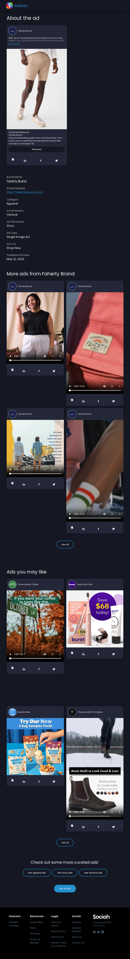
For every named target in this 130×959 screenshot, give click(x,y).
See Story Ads (64, 872)
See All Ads (65, 888)
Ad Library (35, 933)
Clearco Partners (76, 929)
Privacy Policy (58, 931)
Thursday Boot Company (90, 712)
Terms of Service (56, 924)
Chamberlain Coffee (28, 584)
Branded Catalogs (14, 924)
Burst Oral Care (85, 584)
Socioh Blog (36, 922)
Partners (76, 922)
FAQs (33, 928)
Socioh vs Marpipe (35, 941)
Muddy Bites (24, 712)
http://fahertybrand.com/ (19, 132)
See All (65, 544)
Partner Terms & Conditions (59, 944)
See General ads (93, 872)
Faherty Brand (25, 31)
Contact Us (78, 942)
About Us (77, 937)
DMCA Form (57, 937)
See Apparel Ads (37, 872)
